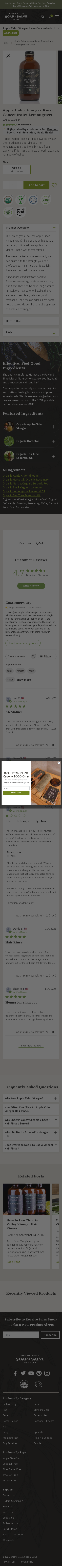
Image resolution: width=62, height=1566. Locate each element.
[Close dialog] (59, 763)
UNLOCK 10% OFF (16, 793)
